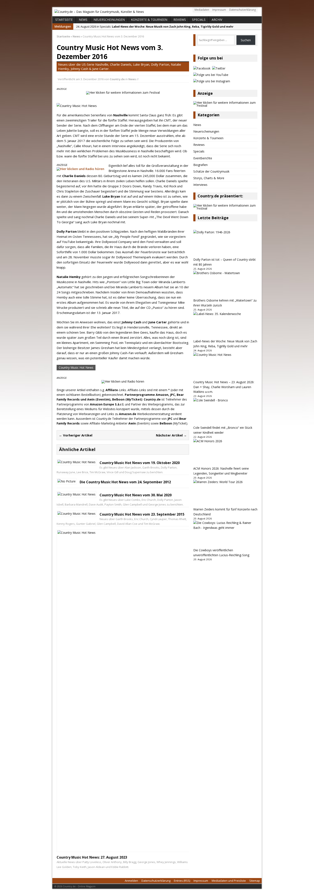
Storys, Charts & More (208, 178)
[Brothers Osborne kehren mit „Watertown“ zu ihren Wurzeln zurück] (225, 284)
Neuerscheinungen (109, 20)
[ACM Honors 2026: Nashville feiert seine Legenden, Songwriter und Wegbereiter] (225, 452)
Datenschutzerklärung (242, 10)
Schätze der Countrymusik (211, 171)
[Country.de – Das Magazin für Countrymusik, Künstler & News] (157, 11)
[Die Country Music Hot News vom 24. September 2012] (66, 481)
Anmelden (131, 881)
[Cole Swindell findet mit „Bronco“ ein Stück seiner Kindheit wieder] (225, 411)
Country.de (117, 79)
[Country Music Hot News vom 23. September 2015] (76, 514)
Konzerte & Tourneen (149, 20)
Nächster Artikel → (171, 435)
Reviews (179, 20)
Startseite (64, 20)
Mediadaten (202, 10)
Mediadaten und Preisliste (229, 881)
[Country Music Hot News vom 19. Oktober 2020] (76, 462)
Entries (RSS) (182, 881)
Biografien (200, 165)
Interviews (200, 185)
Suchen (246, 40)
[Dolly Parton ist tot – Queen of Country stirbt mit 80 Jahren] (225, 243)
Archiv (217, 20)
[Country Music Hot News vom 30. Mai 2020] (76, 494)
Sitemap (254, 881)
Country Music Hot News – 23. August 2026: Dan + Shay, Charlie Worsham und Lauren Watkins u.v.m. (223, 387)
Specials (198, 20)
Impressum (219, 10)
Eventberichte (202, 158)
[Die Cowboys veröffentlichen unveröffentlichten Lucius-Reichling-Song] (225, 534)
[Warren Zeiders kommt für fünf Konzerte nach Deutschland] (225, 493)
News (83, 20)
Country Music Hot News (76, 367)
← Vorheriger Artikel (75, 435)
